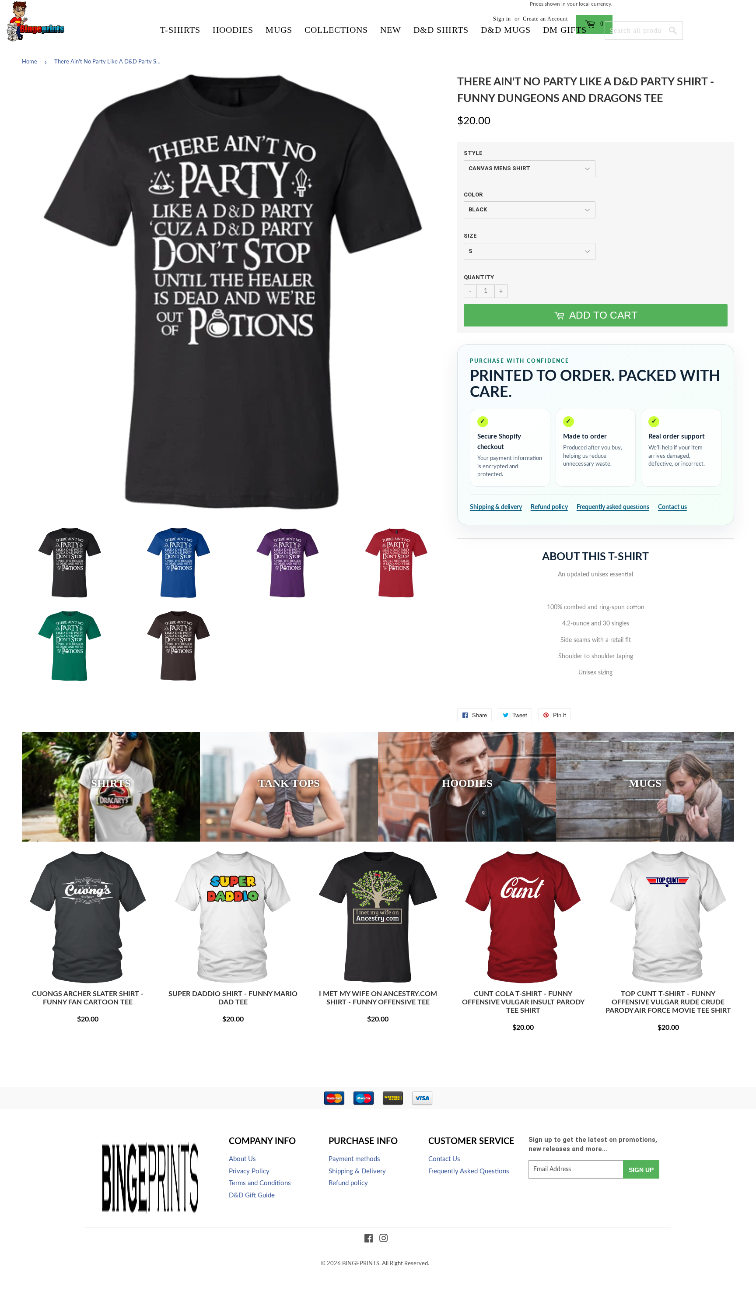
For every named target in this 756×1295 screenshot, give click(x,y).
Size (470, 235)
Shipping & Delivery (357, 1171)
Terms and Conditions (260, 1183)
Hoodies (233, 30)
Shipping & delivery (496, 507)
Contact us (672, 507)
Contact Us (444, 1159)
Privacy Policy (249, 1171)
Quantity (479, 277)
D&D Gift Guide (252, 1195)
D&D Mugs (506, 30)
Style (473, 153)
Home (29, 62)
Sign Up (641, 1169)
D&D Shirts (441, 30)
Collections (336, 30)
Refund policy (549, 507)
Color (473, 194)
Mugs (279, 30)
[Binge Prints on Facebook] (368, 1240)
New (390, 30)
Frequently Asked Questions (468, 1171)
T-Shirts (180, 30)
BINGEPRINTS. (361, 1264)
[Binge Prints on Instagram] (383, 1240)
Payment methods (354, 1159)
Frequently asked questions (613, 507)
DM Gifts (565, 30)
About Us (242, 1159)
